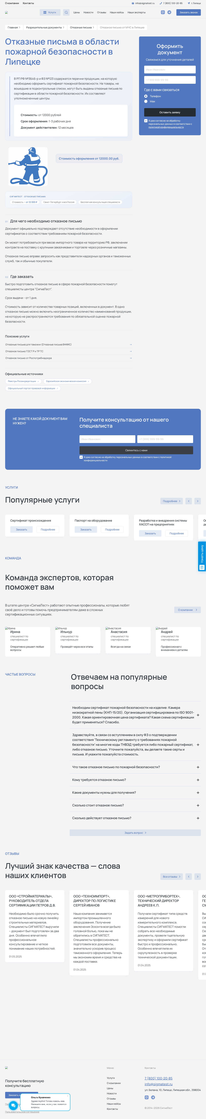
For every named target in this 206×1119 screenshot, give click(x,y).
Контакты (28, 3)
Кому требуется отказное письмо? (99, 780)
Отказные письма (81, 27)
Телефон (155, 96)
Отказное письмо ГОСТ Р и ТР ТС (24, 351)
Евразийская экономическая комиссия (67, 381)
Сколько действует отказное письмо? (101, 818)
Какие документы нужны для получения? (104, 792)
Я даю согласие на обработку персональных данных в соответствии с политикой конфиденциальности (127, 459)
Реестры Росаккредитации (23, 381)
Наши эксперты (136, 12)
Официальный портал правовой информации (33, 388)
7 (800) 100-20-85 (159, 1078)
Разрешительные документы (44, 27)
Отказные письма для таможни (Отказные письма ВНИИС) (38, 344)
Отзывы (101, 12)
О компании (12, 3)
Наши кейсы (117, 12)
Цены (76, 12)
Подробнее (48, 529)
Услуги (111, 1078)
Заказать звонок (189, 12)
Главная (13, 27)
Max (152, 101)
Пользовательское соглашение (22, 1111)
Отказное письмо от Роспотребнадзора (28, 358)
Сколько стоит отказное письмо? (98, 805)
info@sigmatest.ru (159, 1084)
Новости (88, 12)
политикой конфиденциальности (166, 127)
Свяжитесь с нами (136, 450)
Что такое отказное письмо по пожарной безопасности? (116, 767)
